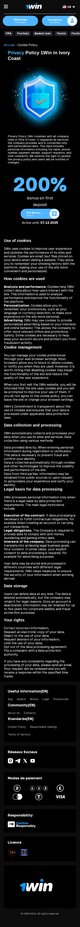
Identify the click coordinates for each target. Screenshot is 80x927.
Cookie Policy (17, 726)
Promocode (61, 699)
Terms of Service (19, 734)
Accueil (9, 45)
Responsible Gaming (43, 726)
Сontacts (30, 713)
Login (45, 699)
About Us (14, 713)
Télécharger (20, 20)
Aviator (21, 699)
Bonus (34, 699)
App (10, 699)
